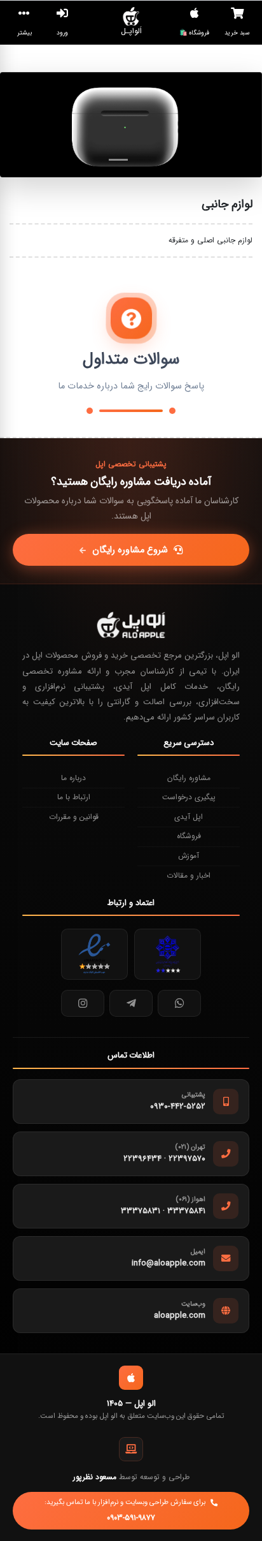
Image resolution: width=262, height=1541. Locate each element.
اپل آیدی (188, 817)
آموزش (188, 856)
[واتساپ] (179, 1003)
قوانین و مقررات (74, 817)
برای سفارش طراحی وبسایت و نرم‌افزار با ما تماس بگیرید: (125, 1510)
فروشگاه (189, 836)
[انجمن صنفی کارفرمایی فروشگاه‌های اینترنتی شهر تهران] (167, 954)
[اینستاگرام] (82, 1003)
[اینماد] (94, 954)
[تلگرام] (131, 1003)
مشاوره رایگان (188, 778)
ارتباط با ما (73, 797)
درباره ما (73, 778)
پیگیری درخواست (189, 797)
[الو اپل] (131, 625)
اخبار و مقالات (188, 875)
